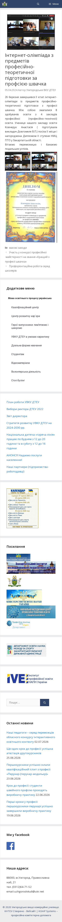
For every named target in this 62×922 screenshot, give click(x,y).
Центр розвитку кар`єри (25, 316)
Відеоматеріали (20, 362)
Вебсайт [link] (31, 911)
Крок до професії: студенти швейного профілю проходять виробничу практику (27, 790)
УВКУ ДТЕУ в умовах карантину (30, 336)
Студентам (17, 354)
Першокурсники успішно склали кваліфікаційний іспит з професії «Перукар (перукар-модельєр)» (28, 769)
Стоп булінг (18, 380)
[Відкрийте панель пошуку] (38, 4)
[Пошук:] (23, 702)
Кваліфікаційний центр (25, 307)
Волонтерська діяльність (26, 371)
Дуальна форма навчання (26, 345)
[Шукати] (44, 702)
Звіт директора (17, 416)
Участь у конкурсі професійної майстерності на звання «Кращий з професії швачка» (27, 257)
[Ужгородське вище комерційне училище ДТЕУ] (4, 4)
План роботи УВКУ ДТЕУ (23, 402)
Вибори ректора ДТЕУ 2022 (25, 409)
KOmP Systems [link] (47, 911)
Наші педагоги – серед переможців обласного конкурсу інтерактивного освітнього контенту (31, 737)
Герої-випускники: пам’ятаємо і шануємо (29, 326)
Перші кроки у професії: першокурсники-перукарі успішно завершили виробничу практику (30, 806)
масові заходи (18, 247)
